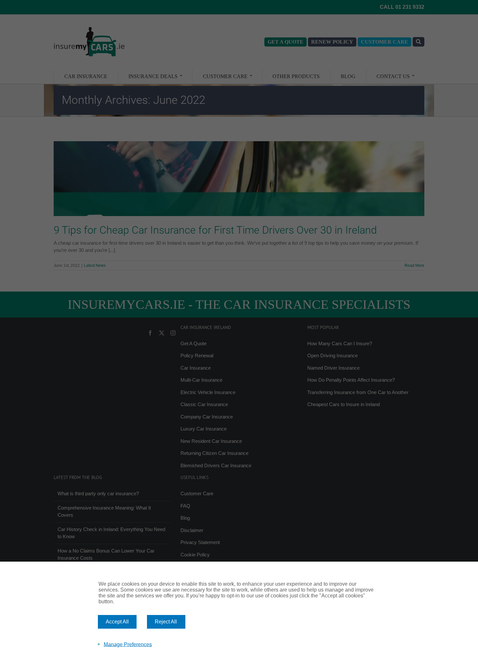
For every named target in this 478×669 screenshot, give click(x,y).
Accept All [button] (117, 621)
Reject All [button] (166, 621)
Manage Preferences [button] (128, 644)
